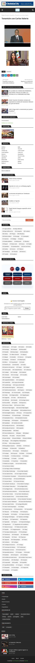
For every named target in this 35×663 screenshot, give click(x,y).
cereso (4, 604)
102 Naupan (5, 448)
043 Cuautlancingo (6, 385)
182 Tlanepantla (6, 537)
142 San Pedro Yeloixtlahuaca (21, 494)
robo (22, 616)
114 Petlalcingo (5, 458)
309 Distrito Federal (6, 236)
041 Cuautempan (20, 379)
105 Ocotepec (16, 450)
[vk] (25, 586)
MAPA (17, 268)
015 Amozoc (20, 357)
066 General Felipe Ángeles (22, 407)
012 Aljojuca (23, 354)
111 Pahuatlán (5, 456)
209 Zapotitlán (23, 562)
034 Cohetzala (22, 372)
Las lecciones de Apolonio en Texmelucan (19, 193)
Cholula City (4, 150)
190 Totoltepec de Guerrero (8, 544)
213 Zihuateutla (5, 567)
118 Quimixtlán (23, 461)
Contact (22, 658)
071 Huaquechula (27, 412)
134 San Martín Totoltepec (23, 483)
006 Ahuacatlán (22, 349)
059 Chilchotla (5, 400)
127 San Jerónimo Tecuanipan (9, 476)
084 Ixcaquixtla (20, 428)
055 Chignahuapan (24, 395)
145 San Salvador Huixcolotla (9, 499)
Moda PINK (4, 159)
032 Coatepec (5, 372)
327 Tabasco (20, 249)
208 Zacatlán (15, 562)
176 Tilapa (24, 529)
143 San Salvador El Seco (8, 496)
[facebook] (9, 579)
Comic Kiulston (5, 152)
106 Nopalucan (24, 450)
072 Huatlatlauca (6, 415)
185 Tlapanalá (5, 539)
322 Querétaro (5, 246)
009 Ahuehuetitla (24, 352)
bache (3, 599)
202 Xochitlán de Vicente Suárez (9, 557)
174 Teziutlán (5, 529)
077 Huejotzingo (6, 420)
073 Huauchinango (16, 415)
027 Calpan (19, 367)
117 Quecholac (14, 461)
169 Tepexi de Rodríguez (24, 521)
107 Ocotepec (5, 453)
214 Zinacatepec (15, 567)
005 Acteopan (14, 349)
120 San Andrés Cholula (20, 463)
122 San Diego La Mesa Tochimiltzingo (11, 468)
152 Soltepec (21, 506)
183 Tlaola (14, 537)
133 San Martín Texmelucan (8, 483)
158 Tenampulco (24, 511)
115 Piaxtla (13, 458)
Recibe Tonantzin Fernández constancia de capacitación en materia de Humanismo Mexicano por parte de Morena (21, 101)
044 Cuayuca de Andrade (18, 385)
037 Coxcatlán (23, 374)
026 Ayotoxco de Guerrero (8, 367)
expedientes (5, 607)
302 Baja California (17, 228)
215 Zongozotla (24, 567)
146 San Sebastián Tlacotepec (24, 499)
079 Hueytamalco (24, 420)
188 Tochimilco (5, 542)
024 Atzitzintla (15, 364)
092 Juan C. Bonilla (21, 435)
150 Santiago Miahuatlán (21, 504)
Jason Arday (12, 635)
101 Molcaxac (26, 445)
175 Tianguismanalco (15, 529)
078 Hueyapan (15, 420)
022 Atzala (21, 362)
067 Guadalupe (5, 410)
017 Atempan (5, 359)
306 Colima (5, 233)
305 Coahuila (27, 231)
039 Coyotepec (16, 377)
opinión (9, 616)
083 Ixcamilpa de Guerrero (8, 428)
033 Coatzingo (14, 372)
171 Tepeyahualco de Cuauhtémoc (20, 524)
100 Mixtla (19, 445)
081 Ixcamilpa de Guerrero (8, 425)
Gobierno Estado (17, 274)
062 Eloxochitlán (6, 402)
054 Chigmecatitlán (14, 395)
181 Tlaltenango (24, 534)
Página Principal (5, 15)
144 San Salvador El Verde (22, 496)
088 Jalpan (18, 433)
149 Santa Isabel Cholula (8, 504)
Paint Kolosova (5, 161)
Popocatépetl (5, 614)
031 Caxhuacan (27, 369)
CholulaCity (12, 269)
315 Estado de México (7, 241)
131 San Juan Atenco (7, 481)
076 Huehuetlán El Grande (21, 418)
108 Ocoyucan (14, 453)
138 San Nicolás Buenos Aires (21, 489)
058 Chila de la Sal (22, 397)
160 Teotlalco (14, 514)
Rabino (19, 161)
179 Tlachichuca (6, 534)
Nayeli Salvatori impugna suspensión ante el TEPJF (20, 209)
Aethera (3, 147)
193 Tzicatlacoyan (21, 547)
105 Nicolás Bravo (6, 450)
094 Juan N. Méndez (27, 438)
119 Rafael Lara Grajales (7, 463)
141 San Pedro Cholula (7, 494)
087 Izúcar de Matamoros (8, 433)
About (17, 658)
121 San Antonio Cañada (8, 466)
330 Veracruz (22, 251)
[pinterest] (25, 583)
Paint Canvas (21, 159)
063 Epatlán (14, 402)
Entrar (27, 308)
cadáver (17, 614)
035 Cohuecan (5, 374)
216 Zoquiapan (5, 570)
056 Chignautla (5, 397)
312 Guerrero (5, 238)
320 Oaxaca (21, 244)
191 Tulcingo (20, 544)
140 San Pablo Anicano (24, 491)
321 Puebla (28, 244)
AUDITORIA (4, 317)
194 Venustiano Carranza (8, 549)
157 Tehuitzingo (14, 511)
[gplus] (9, 583)
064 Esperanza (22, 402)
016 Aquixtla (28, 357)
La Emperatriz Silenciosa (15, 642)
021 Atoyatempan (13, 362)
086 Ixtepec (16, 430)
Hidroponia (4, 156)
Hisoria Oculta (21, 156)
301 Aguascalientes (6, 228)
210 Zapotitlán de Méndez (8, 565)
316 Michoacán (17, 241)
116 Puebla (20, 458)
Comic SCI (20, 152)
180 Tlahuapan (15, 534)
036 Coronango (14, 374)
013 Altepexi (5, 357)
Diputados (7, 278)
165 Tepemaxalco (14, 519)
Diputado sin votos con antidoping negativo (20, 186)
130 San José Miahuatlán (19, 478)
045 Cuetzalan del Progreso (8, 387)
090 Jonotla (5, 435)
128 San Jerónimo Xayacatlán (24, 476)
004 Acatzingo (5, 349)
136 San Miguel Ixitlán (22, 486)
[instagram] (9, 586)
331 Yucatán (5, 254)
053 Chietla (4, 395)
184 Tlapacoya (22, 537)
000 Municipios (5, 347)
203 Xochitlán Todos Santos (25, 557)
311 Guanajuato (25, 236)
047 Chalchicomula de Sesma (9, 390)
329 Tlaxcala (15, 251)
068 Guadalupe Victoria (25, 410)
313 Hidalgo (13, 238)
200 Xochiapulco (14, 554)
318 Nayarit (5, 244)
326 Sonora (12, 249)
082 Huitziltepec (20, 425)
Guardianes (20, 154)
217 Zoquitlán (14, 570)
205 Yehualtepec (15, 560)
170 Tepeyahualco (6, 524)
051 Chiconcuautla (16, 392)
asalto (11, 614)
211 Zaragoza (19, 565)
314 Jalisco (20, 238)
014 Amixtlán (13, 357)
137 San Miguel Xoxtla (7, 489)
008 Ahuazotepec (14, 352)
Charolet (20, 148)
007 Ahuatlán (5, 352)
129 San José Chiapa (7, 478)
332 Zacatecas (13, 254)
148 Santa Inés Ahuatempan (25, 501)
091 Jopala (12, 435)
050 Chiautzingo (6, 392)
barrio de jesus (6, 601)
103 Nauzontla (13, 448)
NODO (23, 268)
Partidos (17, 278)
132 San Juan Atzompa (19, 481)
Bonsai (3, 148)
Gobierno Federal (7, 274)
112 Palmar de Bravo (15, 456)
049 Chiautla (29, 390)
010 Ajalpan (5, 354)
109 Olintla (21, 453)
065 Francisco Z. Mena (19, 405)
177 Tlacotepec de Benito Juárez (9, 532)
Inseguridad (27, 278)
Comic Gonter (21, 150)
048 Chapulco (21, 390)
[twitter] (25, 579)
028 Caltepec (26, 367)
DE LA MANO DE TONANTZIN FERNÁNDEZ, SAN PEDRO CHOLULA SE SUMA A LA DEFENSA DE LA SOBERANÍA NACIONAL (20, 92)
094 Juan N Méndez (16, 438)
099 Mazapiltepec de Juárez (8, 445)
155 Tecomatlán (28, 509)
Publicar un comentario (7, 123)
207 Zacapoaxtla (6, 562)
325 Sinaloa (5, 249)
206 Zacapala (24, 560)
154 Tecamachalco (18, 509)
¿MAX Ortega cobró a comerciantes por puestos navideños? (21, 110)
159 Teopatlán (5, 514)
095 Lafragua (5, 440)
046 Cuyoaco (20, 387)
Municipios (27, 274)
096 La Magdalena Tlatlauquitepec (18, 440)
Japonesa (4, 157)
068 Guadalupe (14, 410)
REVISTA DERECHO (6, 170)
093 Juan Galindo (6, 438)
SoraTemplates (15, 660)
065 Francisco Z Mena (7, 405)
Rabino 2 (4, 163)
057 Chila (13, 397)
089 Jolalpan (26, 433)
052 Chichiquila (25, 392)
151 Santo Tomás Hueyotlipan (9, 506)
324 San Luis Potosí (25, 246)
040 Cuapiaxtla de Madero (8, 379)
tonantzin (12, 15)
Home (13, 658)
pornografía (16, 616)
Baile (19, 147)
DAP (3, 627)
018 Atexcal (13, 359)
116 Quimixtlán (5, 461)
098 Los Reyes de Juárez (14, 443)
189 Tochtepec (14, 542)
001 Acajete (13, 347)
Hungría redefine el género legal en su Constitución (18, 650)
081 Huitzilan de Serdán (17, 423)
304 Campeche (18, 231)
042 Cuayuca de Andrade (17, 382)
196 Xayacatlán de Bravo (8, 552)
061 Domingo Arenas (24, 400)
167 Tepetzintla (5, 521)
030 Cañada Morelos (17, 369)
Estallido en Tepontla (14, 201)
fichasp (4, 616)
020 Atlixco (4, 362)
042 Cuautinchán (6, 382)
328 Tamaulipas (6, 251)
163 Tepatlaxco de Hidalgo (22, 516)
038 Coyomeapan (6, 377)
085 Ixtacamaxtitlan (6, 430)
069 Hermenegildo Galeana (8, 412)
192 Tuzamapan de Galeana (8, 547)
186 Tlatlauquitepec (15, 539)
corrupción (8, 627)
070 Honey (19, 412)
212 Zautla (26, 565)
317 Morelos (26, 241)
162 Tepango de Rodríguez (8, 516)
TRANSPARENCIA (5, 318)
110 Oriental (29, 453)
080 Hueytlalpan (6, 423)
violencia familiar (6, 619)
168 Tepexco (14, 521)
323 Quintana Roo (15, 246)
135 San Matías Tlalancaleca (8, 486)
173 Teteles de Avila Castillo (21, 527)
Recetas (19, 163)
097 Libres (4, 443)
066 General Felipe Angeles (8, 407)
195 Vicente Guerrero (20, 549)
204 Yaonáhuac (5, 560)
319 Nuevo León (13, 244)
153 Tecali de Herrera (7, 509)
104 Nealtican (22, 448)
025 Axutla (23, 364)
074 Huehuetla (26, 415)
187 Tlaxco (24, 539)
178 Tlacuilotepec (23, 532)
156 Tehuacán (5, 511)
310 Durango (16, 236)
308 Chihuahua (20, 233)
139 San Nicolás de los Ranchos (9, 491)
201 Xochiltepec (24, 554)
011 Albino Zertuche (14, 354)
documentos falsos (25, 614)
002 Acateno (21, 347)
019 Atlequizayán (21, 359)
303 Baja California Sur (7, 231)
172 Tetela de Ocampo (7, 527)
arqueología (5, 596)
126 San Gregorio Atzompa (21, 473)
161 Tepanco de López (24, 514)
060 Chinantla (14, 400)
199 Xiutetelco (5, 554)
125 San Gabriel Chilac (7, 473)
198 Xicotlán (27, 552)
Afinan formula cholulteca (15, 178)
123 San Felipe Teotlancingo (8, 471)
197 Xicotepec (19, 552)
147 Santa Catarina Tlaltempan (9, 501)
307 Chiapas (12, 233)
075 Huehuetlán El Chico (7, 418)
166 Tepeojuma (23, 519)
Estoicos (3, 154)
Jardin (19, 157)
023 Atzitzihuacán (6, 364)
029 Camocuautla (6, 369)
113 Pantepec (25, 456)
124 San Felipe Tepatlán (22, 471)
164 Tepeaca (5, 519)
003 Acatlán (28, 347)
